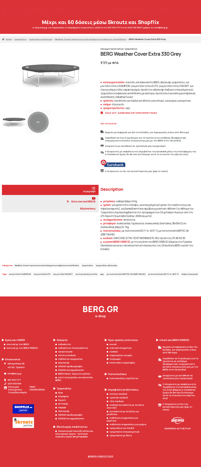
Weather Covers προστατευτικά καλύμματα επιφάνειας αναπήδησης (91, 39)
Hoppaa (62, 407)
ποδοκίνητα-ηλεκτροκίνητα (73, 348)
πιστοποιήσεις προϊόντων (123, 378)
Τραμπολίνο (64, 388)
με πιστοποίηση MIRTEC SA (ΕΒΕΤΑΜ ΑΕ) (126, 274)
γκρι (102, 274)
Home (9, 39)
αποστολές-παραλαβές (122, 362)
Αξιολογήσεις (87, 208)
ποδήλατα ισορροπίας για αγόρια (127, 424)
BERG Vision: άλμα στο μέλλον (74, 373)
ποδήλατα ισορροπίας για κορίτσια (122, 419)
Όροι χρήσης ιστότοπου (123, 340)
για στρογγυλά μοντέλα (86, 274)
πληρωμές (115, 359)
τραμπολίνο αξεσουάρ (40, 39)
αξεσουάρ (63, 362)
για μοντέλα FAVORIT (63, 274)
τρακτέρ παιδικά (118, 397)
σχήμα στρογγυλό (189, 274)
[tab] (50, 190)
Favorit (62, 400)
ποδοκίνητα (64, 344)
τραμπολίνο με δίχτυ (120, 435)
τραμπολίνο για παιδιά (121, 428)
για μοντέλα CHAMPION (20, 274)
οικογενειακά (65, 351)
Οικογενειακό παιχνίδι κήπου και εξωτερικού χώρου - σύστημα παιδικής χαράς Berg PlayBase (74, 434)
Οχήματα (62, 340)
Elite (60, 392)
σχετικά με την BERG (18, 344)
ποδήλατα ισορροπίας (70, 359)
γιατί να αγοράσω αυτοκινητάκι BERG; (74, 379)
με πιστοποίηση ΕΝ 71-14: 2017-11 (163, 274)
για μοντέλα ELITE (42, 274)
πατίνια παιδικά (67, 355)
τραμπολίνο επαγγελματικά (124, 431)
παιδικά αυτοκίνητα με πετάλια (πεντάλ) (125, 406)
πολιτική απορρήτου (120, 348)
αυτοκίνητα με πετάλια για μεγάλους (123, 413)
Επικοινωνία (12, 359)
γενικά (113, 344)
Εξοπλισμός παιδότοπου (72, 426)
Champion (63, 396)
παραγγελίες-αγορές (120, 355)
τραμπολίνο (20, 39)
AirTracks (63, 403)
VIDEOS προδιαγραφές (70, 366)
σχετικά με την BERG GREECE (22, 348)
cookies (113, 351)
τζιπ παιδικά (116, 401)
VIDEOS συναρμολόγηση (71, 370)
